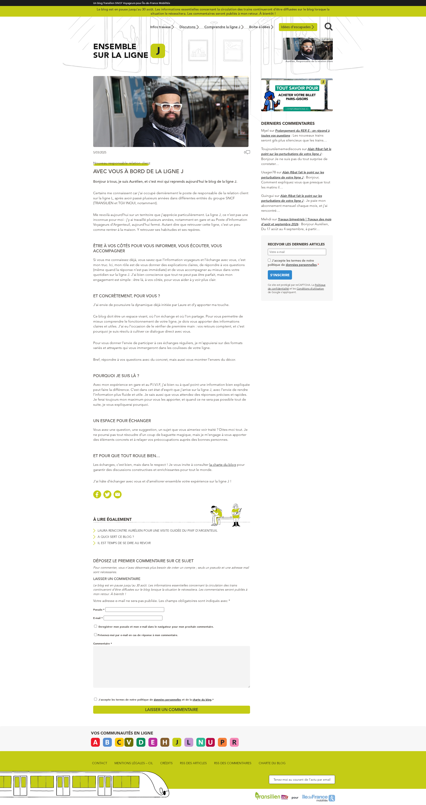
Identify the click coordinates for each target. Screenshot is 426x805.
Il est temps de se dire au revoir (124, 543)
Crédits (166, 763)
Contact (99, 763)
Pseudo (99, 609)
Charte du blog (272, 763)
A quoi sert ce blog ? (116, 537)
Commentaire (102, 643)
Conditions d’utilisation (310, 288)
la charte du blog (222, 464)
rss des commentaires (232, 763)
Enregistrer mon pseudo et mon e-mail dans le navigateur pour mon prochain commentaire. (156, 626)
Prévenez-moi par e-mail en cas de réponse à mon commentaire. (138, 635)
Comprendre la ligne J (222, 27)
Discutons (187, 27)
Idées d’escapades (296, 27)
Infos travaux (160, 27)
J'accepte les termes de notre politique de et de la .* (156, 699)
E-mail (98, 618)
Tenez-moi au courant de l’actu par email (302, 779)
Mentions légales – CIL (133, 763)
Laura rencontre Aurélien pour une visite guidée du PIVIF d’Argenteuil (157, 531)
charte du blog (202, 699)
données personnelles (167, 699)
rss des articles (193, 763)
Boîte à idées (259, 27)
